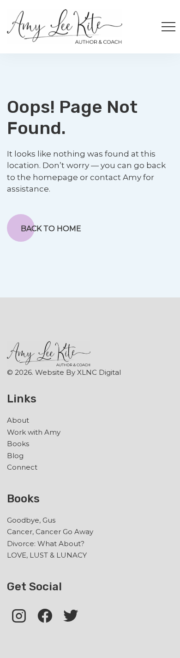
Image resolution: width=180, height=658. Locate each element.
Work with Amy (33, 432)
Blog (15, 455)
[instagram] (19, 615)
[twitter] (70, 615)
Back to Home (51, 228)
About (18, 420)
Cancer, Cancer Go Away (50, 531)
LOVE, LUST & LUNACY (47, 555)
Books (18, 443)
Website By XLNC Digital (78, 372)
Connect (22, 467)
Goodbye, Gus (31, 520)
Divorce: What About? (45, 543)
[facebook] (44, 615)
